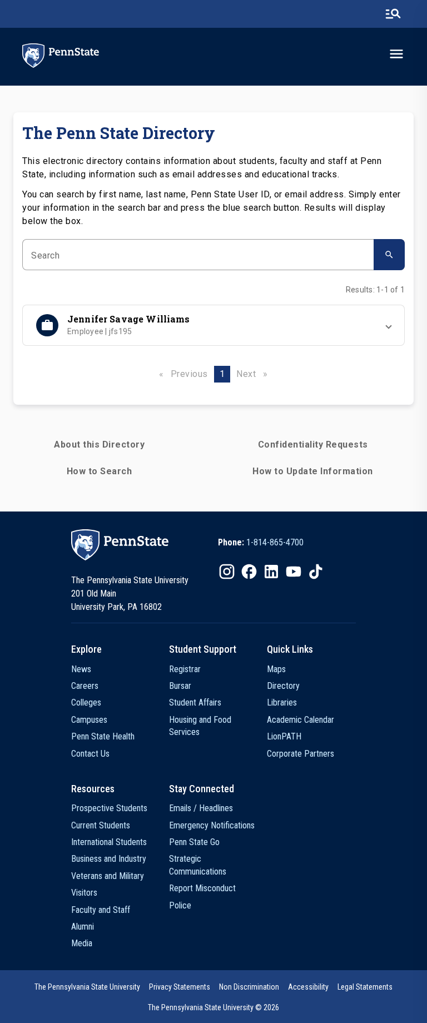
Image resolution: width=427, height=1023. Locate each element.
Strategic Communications (197, 864)
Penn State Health (103, 736)
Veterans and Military (107, 876)
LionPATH (284, 736)
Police (180, 905)
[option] (261, 542)
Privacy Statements (179, 986)
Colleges (86, 702)
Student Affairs (195, 702)
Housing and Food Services (200, 725)
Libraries (282, 702)
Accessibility (308, 986)
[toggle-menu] (396, 54)
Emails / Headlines (201, 808)
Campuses (89, 719)
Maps (276, 669)
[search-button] (393, 14)
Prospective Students (109, 808)
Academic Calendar (300, 719)
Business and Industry (108, 858)
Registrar (185, 669)
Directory (283, 686)
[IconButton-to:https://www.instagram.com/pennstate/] (227, 571)
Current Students (100, 825)
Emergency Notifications (212, 825)
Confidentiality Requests (313, 444)
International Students (109, 842)
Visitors (84, 892)
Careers (84, 686)
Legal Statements (365, 986)
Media (81, 943)
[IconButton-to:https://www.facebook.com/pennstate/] (249, 571)
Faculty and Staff (100, 910)
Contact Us (90, 753)
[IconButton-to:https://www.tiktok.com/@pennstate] (316, 571)
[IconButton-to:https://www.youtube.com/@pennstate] (293, 571)
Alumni (82, 926)
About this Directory (99, 444)
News (81, 669)
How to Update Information (312, 471)
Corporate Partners (300, 753)
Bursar (180, 686)
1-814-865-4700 (275, 542)
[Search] (389, 254)
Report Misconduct (202, 888)
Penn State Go (194, 842)
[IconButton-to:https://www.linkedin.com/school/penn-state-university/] (271, 571)
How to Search (99, 471)
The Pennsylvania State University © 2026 (213, 1007)
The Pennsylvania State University (87, 986)
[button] (213, 325)
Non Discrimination (249, 986)
